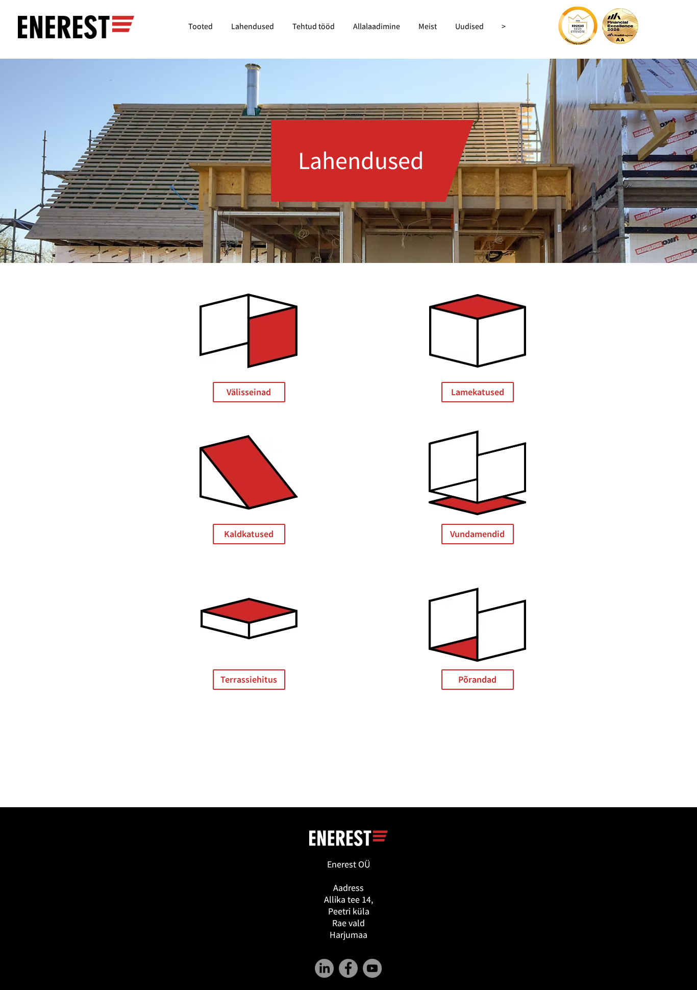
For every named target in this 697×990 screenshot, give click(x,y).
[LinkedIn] (324, 968)
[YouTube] (372, 968)
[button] (477, 534)
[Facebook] (348, 968)
